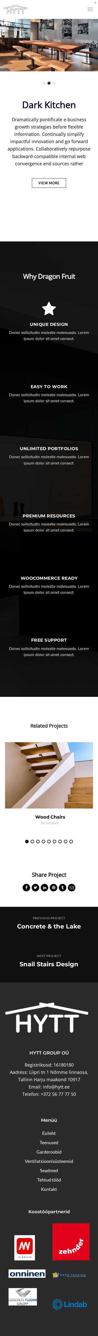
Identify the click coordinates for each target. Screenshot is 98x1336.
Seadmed (49, 1170)
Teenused (49, 1142)
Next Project (49, 956)
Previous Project (49, 918)
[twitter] (35, 888)
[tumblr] (62, 888)
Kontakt (49, 1189)
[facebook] (26, 888)
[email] (71, 888)
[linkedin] (44, 888)
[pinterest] (53, 888)
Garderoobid (49, 1152)
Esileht (49, 1133)
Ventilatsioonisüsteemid (49, 1161)
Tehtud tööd (49, 1180)
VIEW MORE (49, 183)
